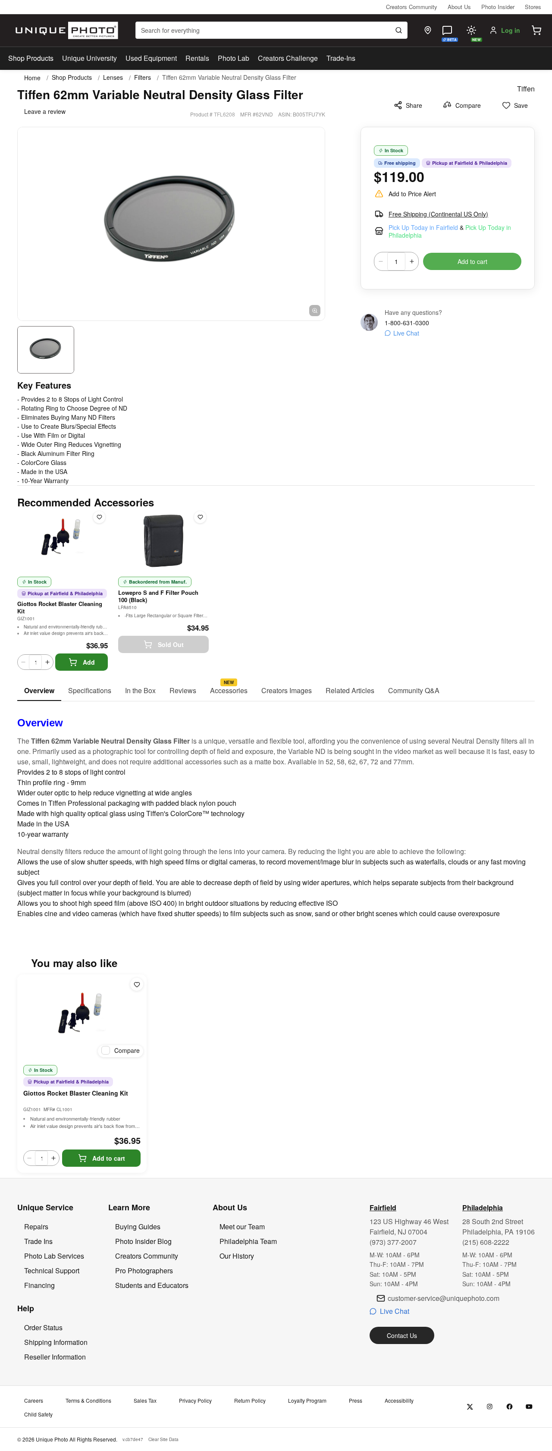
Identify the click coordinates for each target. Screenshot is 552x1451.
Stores (533, 7)
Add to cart (472, 261)
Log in (510, 30)
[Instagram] (489, 1406)
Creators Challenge (288, 58)
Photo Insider (497, 7)
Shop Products (30, 58)
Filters (142, 77)
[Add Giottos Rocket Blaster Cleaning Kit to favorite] (99, 517)
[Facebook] (509, 1406)
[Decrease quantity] (380, 261)
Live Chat (406, 333)
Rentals (197, 58)
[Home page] (64, 30)
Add (89, 662)
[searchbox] (271, 30)
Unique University (89, 58)
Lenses (113, 77)
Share (414, 105)
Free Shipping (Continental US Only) (438, 214)
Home (32, 77)
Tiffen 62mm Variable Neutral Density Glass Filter (229, 77)
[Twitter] (469, 1406)
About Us (459, 7)
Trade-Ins (340, 58)
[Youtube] (529, 1406)
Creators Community (411, 7)
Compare (468, 105)
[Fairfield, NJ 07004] (427, 30)
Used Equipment (151, 58)
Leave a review (45, 111)
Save (521, 105)
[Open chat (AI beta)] (447, 30)
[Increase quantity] (411, 261)
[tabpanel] (276, 810)
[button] (536, 30)
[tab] (39, 691)
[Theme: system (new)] (471, 30)
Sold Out (171, 644)
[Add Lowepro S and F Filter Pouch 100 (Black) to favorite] (200, 517)
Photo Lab (233, 58)
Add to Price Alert (412, 193)
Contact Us (402, 1335)
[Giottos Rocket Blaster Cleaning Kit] (82, 1017)
